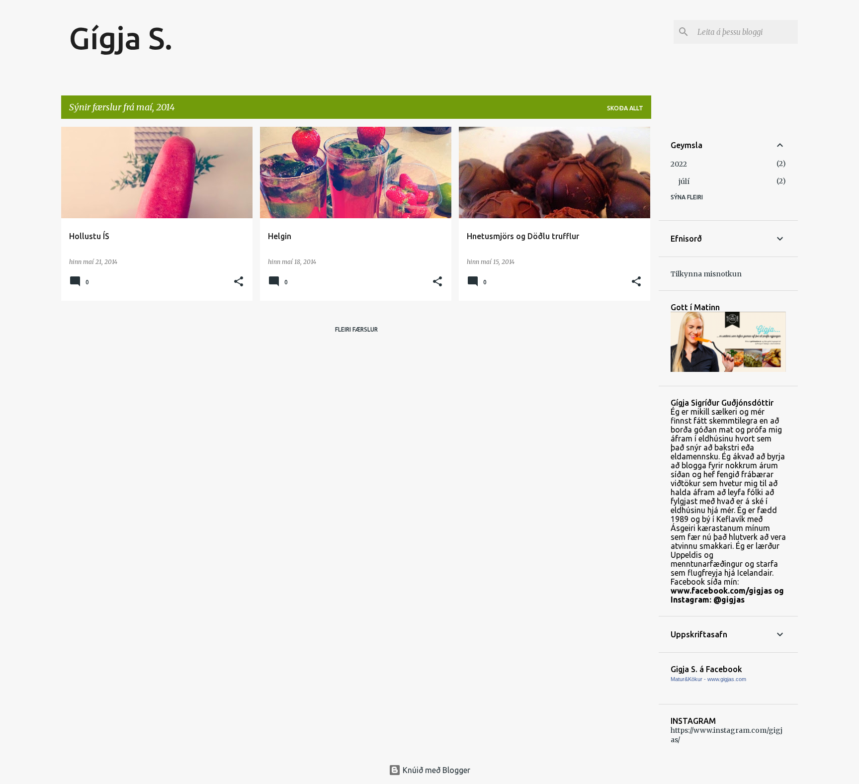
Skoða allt (625, 108)
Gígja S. (120, 37)
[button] (239, 282)
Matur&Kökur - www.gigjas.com (708, 679)
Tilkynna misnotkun (706, 273)
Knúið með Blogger (435, 770)
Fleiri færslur (356, 329)
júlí (684, 181)
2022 (679, 164)
